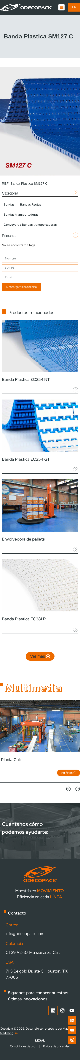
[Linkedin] (72, 1020)
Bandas (9, 204)
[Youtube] (72, 1030)
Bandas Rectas (30, 204)
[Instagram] (72, 1040)
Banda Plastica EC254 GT (26, 459)
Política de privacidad (56, 1046)
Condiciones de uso (22, 1046)
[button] (61, 7)
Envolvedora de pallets (23, 539)
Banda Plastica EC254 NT (26, 379)
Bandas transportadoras (21, 214)
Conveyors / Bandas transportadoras (30, 224)
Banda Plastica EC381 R (24, 619)
